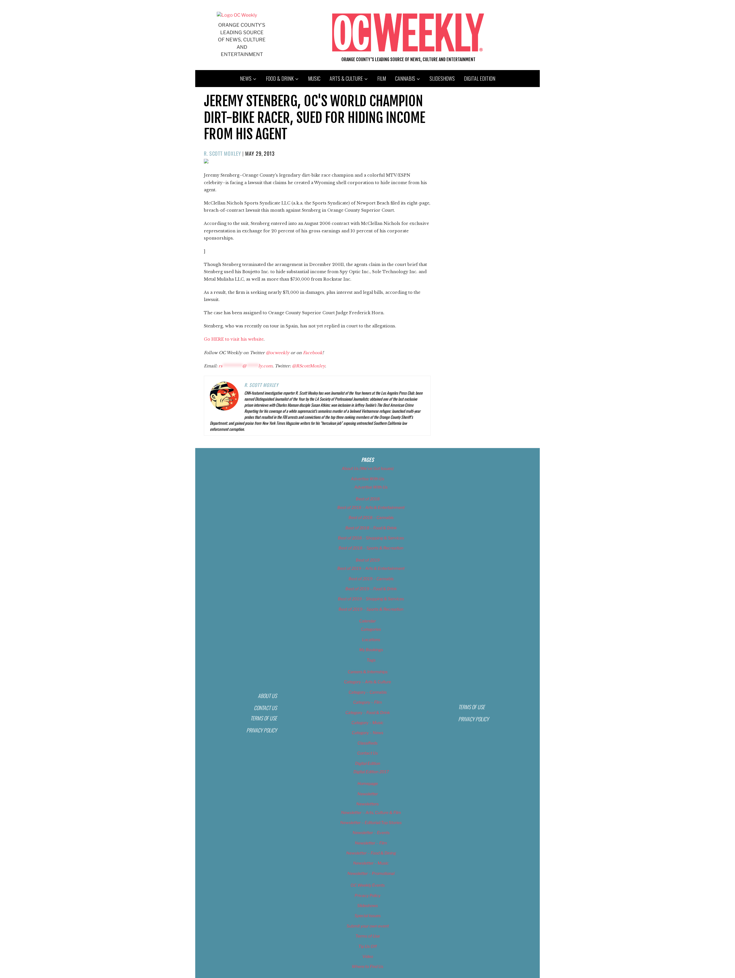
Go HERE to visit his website (234, 339)
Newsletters (367, 803)
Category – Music (367, 722)
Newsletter (367, 793)
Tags (371, 659)
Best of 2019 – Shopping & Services (371, 598)
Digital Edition (479, 78)
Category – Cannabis (368, 692)
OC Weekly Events (368, 885)
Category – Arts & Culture (367, 681)
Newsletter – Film (371, 842)
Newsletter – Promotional (370, 873)
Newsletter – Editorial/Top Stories (371, 822)
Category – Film (367, 702)
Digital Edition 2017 (371, 771)
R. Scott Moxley (222, 153)
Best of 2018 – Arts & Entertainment (371, 507)
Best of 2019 (368, 560)
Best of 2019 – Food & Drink (371, 588)
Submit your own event (368, 925)
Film (381, 78)
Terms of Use (263, 718)
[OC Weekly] (237, 15)
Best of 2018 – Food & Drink (371, 527)
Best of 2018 (368, 498)
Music (314, 78)
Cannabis (405, 78)
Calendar (367, 620)
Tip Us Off (367, 946)
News (246, 78)
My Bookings (371, 649)
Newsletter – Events (371, 832)
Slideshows (442, 78)
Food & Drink (280, 78)
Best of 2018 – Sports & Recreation (371, 547)
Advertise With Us (367, 478)
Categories (371, 629)
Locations (371, 639)
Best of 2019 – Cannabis (371, 578)
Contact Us (265, 707)
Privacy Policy (261, 730)
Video (367, 956)
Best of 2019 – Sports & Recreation (371, 609)
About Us (267, 695)
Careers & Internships (368, 671)
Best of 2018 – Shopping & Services (371, 537)
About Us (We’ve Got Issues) (368, 468)
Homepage (367, 783)
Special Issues (368, 915)
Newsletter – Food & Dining (371, 852)
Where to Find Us (367, 966)
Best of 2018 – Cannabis (371, 517)
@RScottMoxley (308, 366)
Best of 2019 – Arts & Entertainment (371, 568)
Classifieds (367, 742)
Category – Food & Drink (367, 712)
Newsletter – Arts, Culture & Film (371, 812)
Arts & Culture (346, 78)
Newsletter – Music (371, 863)
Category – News (367, 732)
